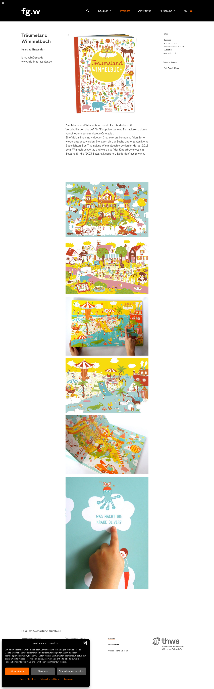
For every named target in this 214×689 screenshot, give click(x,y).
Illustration (168, 50)
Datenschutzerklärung (50, 679)
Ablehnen (42, 671)
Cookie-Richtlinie (27, 679)
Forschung (165, 10)
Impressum (69, 679)
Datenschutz (113, 645)
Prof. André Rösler (171, 68)
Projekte (125, 10)
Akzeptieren (17, 671)
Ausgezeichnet (170, 53)
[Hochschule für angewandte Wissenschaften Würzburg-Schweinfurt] (168, 644)
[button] (84, 643)
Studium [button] (103, 10)
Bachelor (167, 40)
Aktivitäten (144, 10)
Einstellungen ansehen (71, 671)
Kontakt (111, 638)
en (185, 10)
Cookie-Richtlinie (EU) (118, 651)
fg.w (30, 10)
